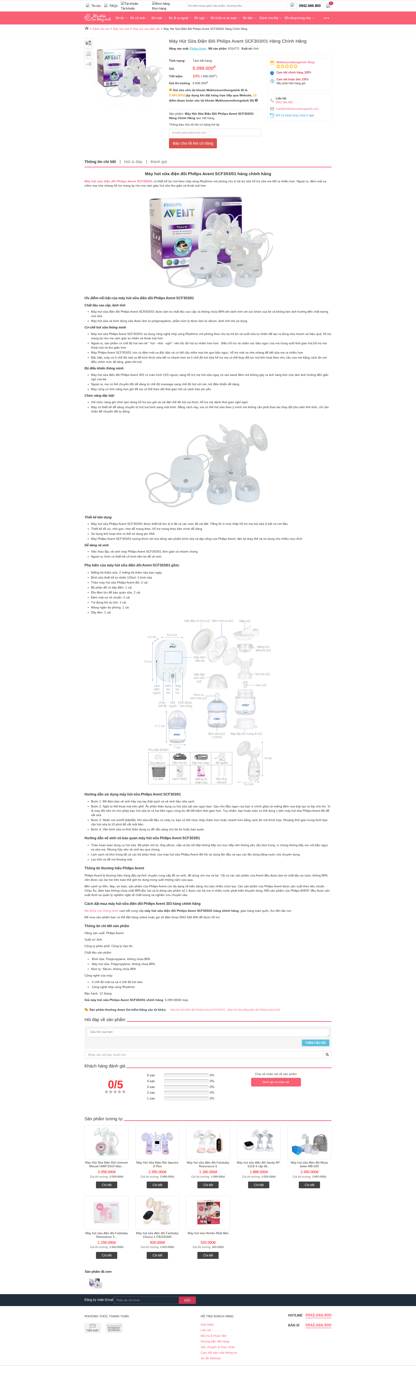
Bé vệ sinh (137, 18)
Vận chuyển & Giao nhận (218, 1347)
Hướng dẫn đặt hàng (215, 1341)
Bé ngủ (199, 18)
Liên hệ (206, 1330)
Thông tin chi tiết (100, 162)
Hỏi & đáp (133, 162)
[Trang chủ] (86, 28)
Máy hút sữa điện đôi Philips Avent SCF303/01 (118, 181)
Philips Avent (198, 48)
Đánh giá (159, 162)
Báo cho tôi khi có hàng (193, 143)
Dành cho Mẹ (268, 18)
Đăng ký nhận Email (98, 1300)
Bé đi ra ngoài (178, 18)
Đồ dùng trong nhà (298, 18)
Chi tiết (107, 1185)
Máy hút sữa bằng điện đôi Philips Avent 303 (254, 1009)
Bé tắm (248, 18)
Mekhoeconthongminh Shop (295, 62)
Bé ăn (120, 18)
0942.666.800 (284, 102)
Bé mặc (156, 18)
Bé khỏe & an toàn (224, 18)
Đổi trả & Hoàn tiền (214, 1335)
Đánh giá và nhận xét (276, 1082)
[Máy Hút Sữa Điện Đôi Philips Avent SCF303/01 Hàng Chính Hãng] (95, 1284)
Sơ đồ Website (211, 1358)
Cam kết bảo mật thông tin (219, 1352)
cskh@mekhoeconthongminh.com (297, 108)
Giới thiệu (207, 1324)
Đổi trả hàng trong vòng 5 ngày (295, 115)
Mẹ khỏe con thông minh (101, 910)
